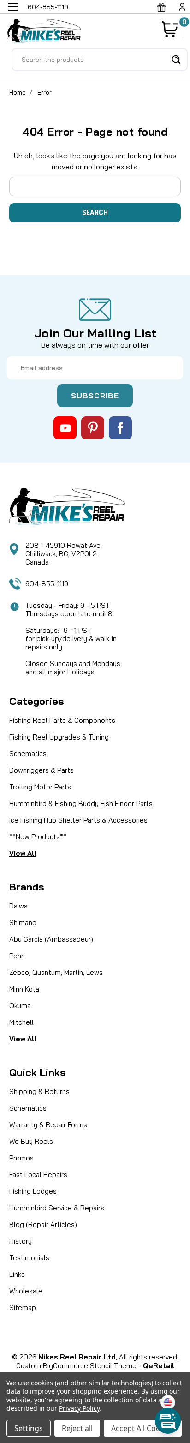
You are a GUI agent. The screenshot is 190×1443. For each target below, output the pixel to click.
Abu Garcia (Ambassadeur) (51, 939)
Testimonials (29, 1257)
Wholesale (25, 1291)
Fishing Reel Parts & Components (62, 720)
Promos (21, 1158)
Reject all (77, 1428)
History (20, 1241)
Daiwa (18, 906)
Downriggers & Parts (41, 770)
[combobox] (100, 59)
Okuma (20, 1005)
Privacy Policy (79, 1408)
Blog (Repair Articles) (43, 1224)
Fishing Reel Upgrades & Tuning (59, 737)
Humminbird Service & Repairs (56, 1207)
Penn (17, 955)
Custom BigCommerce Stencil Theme (76, 1365)
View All (22, 853)
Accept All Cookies (142, 1428)
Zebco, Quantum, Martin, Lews (56, 972)
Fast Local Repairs (38, 1174)
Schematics (28, 753)
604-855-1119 (46, 583)
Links (17, 1274)
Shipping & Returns (39, 1091)
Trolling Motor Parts (40, 786)
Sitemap (22, 1307)
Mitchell (21, 1022)
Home (17, 92)
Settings (28, 1428)
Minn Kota (24, 989)
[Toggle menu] (12, 12)
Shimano (22, 922)
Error (44, 92)
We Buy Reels (31, 1141)
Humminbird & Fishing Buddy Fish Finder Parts (81, 803)
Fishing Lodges (33, 1191)
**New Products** (37, 836)
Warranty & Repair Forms (48, 1124)
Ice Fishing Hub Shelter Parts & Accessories (78, 820)
